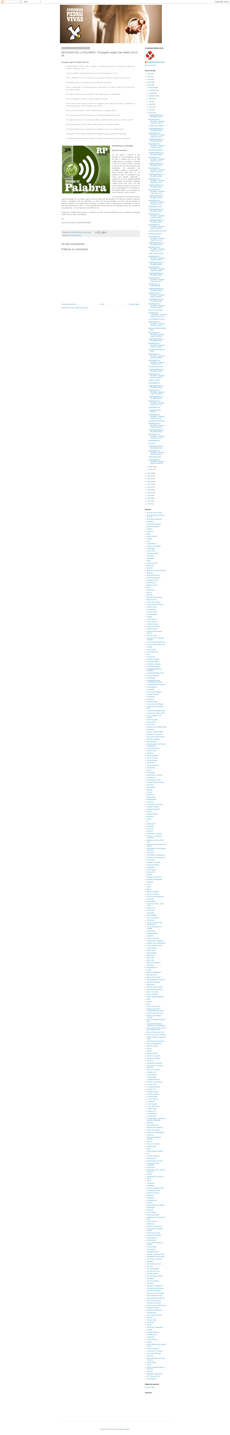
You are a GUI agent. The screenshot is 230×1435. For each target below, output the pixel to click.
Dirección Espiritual (153, 739)
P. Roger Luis (151, 1111)
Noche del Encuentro (154, 1006)
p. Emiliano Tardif (152, 1092)
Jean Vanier (151, 910)
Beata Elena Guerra (153, 575)
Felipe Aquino (151, 824)
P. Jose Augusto (152, 1104)
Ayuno (149, 561)
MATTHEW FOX (152, 967)
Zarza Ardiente (151, 1379)
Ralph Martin (151, 1207)
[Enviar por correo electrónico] (96, 232)
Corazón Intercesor (153, 694)
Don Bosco (150, 753)
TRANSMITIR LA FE (155, 207)
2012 (149, 498)
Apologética (151, 558)
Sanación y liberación (154, 1291)
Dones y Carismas (153, 765)
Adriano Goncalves (153, 526)
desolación (150, 729)
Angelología (151, 548)
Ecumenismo (151, 777)
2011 (149, 501)
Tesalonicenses (152, 1334)
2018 (149, 481)
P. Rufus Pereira (152, 1113)
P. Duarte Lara (151, 1089)
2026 (149, 74)
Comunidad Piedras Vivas (156, 62)
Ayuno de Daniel (152, 563)
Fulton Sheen (151, 860)
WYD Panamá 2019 (153, 1376)
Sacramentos (151, 1249)
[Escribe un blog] (98, 232)
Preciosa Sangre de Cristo (155, 1188)
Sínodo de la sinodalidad (155, 1327)
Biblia (148, 587)
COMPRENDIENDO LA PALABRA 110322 (156, 340)
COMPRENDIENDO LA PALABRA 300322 (156, 129)
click (148, 654)
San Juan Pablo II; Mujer (155, 1276)
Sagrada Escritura (152, 1252)
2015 (149, 490)
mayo (151, 107)
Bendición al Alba (152, 580)
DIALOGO (152, 443)
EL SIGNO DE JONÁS (156, 367)
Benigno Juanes (152, 585)
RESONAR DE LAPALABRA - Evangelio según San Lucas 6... (157, 314)
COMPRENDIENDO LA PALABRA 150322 (156, 300)
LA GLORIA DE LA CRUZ (157, 319)
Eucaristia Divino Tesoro (155, 804)
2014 (149, 493)
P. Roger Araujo (152, 1109)
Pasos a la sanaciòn (153, 1144)
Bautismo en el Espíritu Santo (156, 570)
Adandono (150, 522)
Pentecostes (151, 1167)
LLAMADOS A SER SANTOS (155, 411)
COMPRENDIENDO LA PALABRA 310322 (156, 116)
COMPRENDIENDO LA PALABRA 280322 (156, 153)
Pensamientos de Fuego (155, 1161)
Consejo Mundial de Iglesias (156, 684)
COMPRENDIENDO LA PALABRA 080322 (156, 370)
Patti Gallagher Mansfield (155, 1151)
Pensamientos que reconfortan (153, 1164)
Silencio (149, 1325)
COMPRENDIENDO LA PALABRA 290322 (156, 140)
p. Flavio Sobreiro (152, 1099)
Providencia (151, 1198)
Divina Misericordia (153, 748)
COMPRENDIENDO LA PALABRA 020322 (156, 447)
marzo (151, 112)
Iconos (149, 887)
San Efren (150, 1261)
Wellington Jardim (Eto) (154, 1374)
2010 (149, 504)
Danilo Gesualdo (152, 720)
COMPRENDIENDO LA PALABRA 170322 (156, 274)
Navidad (149, 1001)
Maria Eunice (151, 955)
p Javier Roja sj (152, 1075)
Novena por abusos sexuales (156, 1034)
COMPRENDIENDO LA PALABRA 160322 (156, 289)
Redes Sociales (152, 1221)
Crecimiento (151, 697)
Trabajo (149, 1342)
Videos (149, 1365)
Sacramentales (152, 1247)
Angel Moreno (151, 543)
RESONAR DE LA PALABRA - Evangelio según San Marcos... (157, 461)
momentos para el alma (154, 989)
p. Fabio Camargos (153, 1094)
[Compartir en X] (101, 232)
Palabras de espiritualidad (155, 1132)
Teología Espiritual (153, 1332)
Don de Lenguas (152, 758)
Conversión (150, 689)
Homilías (149, 874)
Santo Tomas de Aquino (154, 1315)
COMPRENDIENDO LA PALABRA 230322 (156, 210)
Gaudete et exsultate (153, 862)
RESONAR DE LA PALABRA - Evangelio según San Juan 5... (157, 121)
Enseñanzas (151, 787)
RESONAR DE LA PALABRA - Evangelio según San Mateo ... (157, 215)
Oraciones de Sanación (154, 1063)
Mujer (148, 999)
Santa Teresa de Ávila (154, 1300)
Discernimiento (152, 742)
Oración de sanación (153, 1056)
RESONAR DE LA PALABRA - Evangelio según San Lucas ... (157, 170)
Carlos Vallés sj (152, 619)
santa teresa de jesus (154, 1303)
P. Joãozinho (151, 1101)
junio (150, 104)
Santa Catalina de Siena (155, 1295)
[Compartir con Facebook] (103, 232)
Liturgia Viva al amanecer (155, 941)
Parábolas (150, 1135)
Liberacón (150, 936)
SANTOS (150, 1317)
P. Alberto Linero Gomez (154, 1082)
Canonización (151, 609)
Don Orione (150, 763)
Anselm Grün (151, 551)
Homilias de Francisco (154, 877)
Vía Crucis (150, 1356)
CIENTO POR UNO (155, 457)
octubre (151, 93)
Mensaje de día (152, 975)
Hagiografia (150, 867)
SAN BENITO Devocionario (155, 1256)
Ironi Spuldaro (151, 901)
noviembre (152, 90)
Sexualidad (150, 1322)
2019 (149, 479)
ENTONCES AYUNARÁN (157, 421)
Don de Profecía (152, 760)
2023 (149, 82)
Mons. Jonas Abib (152, 992)
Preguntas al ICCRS (153, 1190)
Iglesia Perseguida (153, 891)
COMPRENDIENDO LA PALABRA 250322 (156, 186)
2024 (149, 79)
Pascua (149, 1141)
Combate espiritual (153, 659)
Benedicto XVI (151, 583)
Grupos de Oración (153, 865)
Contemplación (152, 687)
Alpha (149, 534)
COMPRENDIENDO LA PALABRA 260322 (156, 175)
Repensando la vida (153, 1233)
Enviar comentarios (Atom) (79, 308)
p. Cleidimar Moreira (153, 1087)
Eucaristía (150, 802)
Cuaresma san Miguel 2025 (156, 713)
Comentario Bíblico (153, 661)
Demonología (151, 722)
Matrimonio (150, 965)
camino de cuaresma (153, 602)
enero (151, 469)
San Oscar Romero (153, 1281)
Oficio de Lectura (152, 1046)
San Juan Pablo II (152, 1274)
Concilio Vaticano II (153, 675)
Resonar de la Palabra (74, 235)
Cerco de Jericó (152, 635)
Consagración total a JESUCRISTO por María (154, 681)
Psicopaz (150, 1203)
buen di (149, 592)
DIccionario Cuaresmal (154, 734)
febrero (151, 467)
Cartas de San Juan (153, 626)
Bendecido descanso (154, 578)
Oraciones (150, 1061)
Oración (149, 1051)
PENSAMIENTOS (154, 383)
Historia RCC (151, 872)
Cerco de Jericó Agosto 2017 (156, 642)
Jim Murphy (150, 913)
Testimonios (151, 1337)
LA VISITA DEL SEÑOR (156, 126)
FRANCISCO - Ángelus (154, 833)
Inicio (102, 304)
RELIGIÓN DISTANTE (156, 150)
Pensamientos (151, 1158)
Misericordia (151, 984)
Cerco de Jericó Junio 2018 (156, 644)
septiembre (152, 96)
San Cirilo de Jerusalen (154, 1259)
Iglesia (149, 889)
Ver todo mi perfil (150, 65)
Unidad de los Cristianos (155, 1351)
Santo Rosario (151, 1313)
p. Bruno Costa (151, 1084)
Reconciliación (151, 1212)
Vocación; (150, 1371)
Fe (147, 821)
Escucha (149, 792)
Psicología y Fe (152, 1200)
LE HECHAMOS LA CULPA (157, 231)
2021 (149, 473)
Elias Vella (150, 785)
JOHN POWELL (152, 915)
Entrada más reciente (69, 304)
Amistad (149, 539)
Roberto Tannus (152, 1238)
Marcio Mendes (152, 953)
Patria (149, 1149)
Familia (149, 819)
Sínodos (149, 1330)
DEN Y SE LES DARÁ (156, 310)
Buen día (150, 595)
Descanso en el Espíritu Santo (156, 727)
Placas (149, 1181)
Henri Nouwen (151, 870)
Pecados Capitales (153, 1156)
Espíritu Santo (151, 797)
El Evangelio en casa (154, 780)
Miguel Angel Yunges (154, 977)
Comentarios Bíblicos (154, 666)
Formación (150, 826)
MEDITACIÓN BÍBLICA (154, 972)
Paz (148, 1154)
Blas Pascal (150, 590)
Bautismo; (150, 573)
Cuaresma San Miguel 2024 (156, 711)
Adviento (149, 529)
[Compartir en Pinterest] (105, 232)
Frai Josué (150, 829)
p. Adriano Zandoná (153, 1079)
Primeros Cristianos (153, 1193)
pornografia (150, 1183)
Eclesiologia (151, 773)
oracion (149, 1048)
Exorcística (150, 816)
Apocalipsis (150, 556)
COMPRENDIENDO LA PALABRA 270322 (156, 164)
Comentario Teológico (154, 664)
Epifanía (149, 790)
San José (150, 1266)
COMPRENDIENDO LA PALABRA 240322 (156, 196)
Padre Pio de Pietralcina (155, 1127)
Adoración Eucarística (154, 524)
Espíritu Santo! (151, 799)
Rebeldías (150, 1210)
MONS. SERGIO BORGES (155, 997)
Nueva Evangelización (154, 1044)
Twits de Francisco (153, 1348)
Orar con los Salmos (153, 1070)
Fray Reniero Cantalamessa (156, 855)
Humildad (150, 882)
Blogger (126, 1429)
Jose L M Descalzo (153, 918)
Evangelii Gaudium (153, 807)
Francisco (150, 831)
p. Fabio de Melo (152, 1096)
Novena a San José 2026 (155, 1013)
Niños (149, 1004)
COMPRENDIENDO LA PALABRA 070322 (156, 386)
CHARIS (149, 647)
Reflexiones (151, 1224)
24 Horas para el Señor (154, 512)
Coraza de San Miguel (154, 692)
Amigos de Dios (152, 536)
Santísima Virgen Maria (154, 1310)
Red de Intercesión (153, 1215)
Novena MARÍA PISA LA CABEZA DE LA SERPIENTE (156, 1024)
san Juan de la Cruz (153, 1271)
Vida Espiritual (151, 1362)
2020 (149, 476)
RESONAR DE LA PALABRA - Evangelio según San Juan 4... (157, 159)
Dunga (149, 770)
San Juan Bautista (153, 1269)
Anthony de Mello (152, 553)
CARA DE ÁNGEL (154, 380)
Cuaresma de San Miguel (155, 704)
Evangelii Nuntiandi (153, 809)
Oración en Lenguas (153, 1058)
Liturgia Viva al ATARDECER (156, 943)
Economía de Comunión (155, 775)
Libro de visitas (150, 1387)
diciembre (152, 87)
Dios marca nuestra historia (156, 737)
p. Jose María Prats (153, 1106)
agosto (151, 98)
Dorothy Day (151, 768)
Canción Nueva (152, 607)
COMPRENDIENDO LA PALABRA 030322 (156, 431)
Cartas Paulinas (152, 629)
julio (150, 101)
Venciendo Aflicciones (154, 1353)
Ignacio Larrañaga (153, 894)
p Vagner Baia (151, 1077)
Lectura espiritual (152, 933)
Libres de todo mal (153, 938)
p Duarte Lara (151, 1072)
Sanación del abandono (154, 1286)
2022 (149, 85)
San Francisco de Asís (154, 1264)
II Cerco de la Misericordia (155, 896)
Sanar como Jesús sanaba (155, 1293)
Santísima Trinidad (153, 1308)
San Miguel (150, 1278)
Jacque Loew (151, 908)
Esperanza (150, 794)
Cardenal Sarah (152, 614)
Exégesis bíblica (152, 814)
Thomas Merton (152, 1339)
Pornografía (150, 1185)
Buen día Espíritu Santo (154, 597)
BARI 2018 (150, 565)
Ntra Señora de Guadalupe (155, 1041)
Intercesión (150, 899)
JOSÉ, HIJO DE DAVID (156, 253)
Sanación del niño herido (155, 1288)
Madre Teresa (151, 950)
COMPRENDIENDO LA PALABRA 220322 (156, 221)
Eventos (149, 811)
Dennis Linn (151, 724)
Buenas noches (152, 600)
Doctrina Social (152, 751)
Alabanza (150, 531)
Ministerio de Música (153, 982)
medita (149, 970)
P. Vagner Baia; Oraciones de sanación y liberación (156, 1119)
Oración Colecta (152, 1053)
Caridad (149, 617)
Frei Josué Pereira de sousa (156, 857)
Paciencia (150, 1123)
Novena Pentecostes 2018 (155, 1032)
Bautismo (150, 568)
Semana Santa (151, 1320)
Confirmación (151, 678)
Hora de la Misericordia (154, 879)
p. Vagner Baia (151, 1116)
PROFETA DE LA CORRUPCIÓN (154, 285)
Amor (148, 541)
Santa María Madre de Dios (156, 1298)
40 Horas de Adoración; (154, 519)
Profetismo (150, 1195)
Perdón (149, 1174)
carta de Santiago (152, 624)
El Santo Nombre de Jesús (155, 782)
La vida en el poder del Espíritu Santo (154, 923)
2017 (149, 484)
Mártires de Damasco (154, 962)
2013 (149, 495)
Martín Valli (150, 960)
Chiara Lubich (151, 649)
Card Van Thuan (152, 612)
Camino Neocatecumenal (155, 604)
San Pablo (150, 1283)
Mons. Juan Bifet (152, 994)
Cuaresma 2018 (152, 701)
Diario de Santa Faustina (155, 732)
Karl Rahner (151, 920)
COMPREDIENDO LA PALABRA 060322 (156, 397)
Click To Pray (151, 657)
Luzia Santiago (152, 948)
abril (150, 110)
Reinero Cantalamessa (154, 1226)
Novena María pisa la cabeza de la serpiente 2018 (156, 1029)
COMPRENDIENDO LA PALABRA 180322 (156, 263)
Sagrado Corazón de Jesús (156, 1254)
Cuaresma (150, 699)
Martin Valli (150, 958)
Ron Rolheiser (151, 1240)
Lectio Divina (151, 931)
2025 (149, 76)
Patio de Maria (151, 1146)
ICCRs (149, 884)
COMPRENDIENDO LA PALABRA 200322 (156, 243)
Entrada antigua (134, 304)
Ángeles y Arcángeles (154, 546)
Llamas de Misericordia (154, 945)
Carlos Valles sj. (152, 622)
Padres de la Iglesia (153, 1130)
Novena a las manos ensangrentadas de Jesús (155, 1009)
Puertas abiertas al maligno (156, 1205)
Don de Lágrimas (152, 755)
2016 (149, 487)
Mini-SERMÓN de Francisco (156, 980)
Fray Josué (150, 852)
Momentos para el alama (155, 987)
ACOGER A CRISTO (155, 234)
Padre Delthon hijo (153, 1125)
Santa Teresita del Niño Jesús (156, 1305)
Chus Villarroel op (152, 652)
